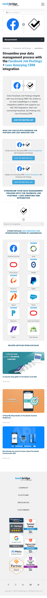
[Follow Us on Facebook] (8, 584)
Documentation (11, 39)
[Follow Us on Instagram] (15, 584)
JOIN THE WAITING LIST (23, 120)
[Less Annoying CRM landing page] (34, 24)
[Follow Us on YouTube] (31, 584)
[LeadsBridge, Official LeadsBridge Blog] (11, 4)
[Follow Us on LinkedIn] (23, 584)
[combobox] (23, 224)
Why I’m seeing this (13, 12)
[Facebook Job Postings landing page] (13, 24)
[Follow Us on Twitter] (38, 584)
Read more (6, 381)
